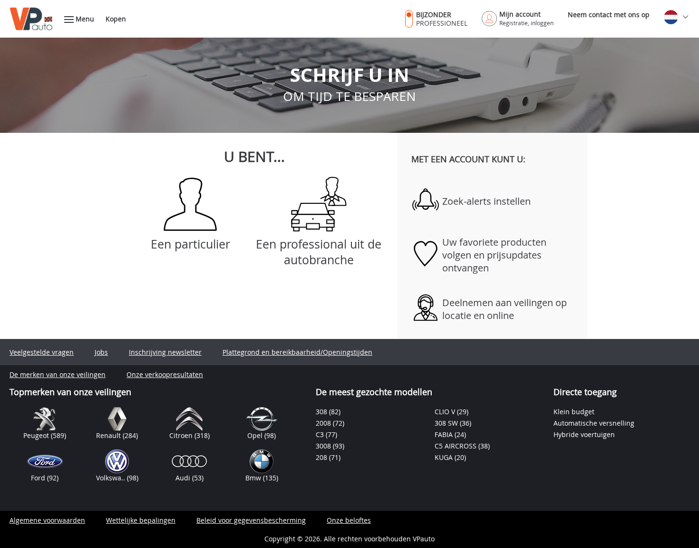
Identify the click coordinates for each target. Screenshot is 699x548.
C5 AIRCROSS (456, 445)
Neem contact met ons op (609, 14)
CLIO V (446, 411)
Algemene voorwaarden (47, 520)
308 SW (447, 423)
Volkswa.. (111, 477)
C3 (321, 434)
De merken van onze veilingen (58, 374)
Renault (109, 435)
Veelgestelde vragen (42, 352)
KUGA (445, 457)
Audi (183, 477)
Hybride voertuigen (584, 434)
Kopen (116, 18)
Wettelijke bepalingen (140, 520)
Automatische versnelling (593, 423)
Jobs (101, 352)
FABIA (445, 434)
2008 (324, 423)
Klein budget (573, 411)
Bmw (254, 477)
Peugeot (37, 435)
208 (322, 457)
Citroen (181, 435)
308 (322, 411)
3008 (324, 445)
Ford (39, 477)
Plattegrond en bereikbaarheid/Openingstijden (297, 352)
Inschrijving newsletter (165, 352)
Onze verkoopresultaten (164, 374)
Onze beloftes (349, 520)
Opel (255, 435)
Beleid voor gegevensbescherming (251, 520)
